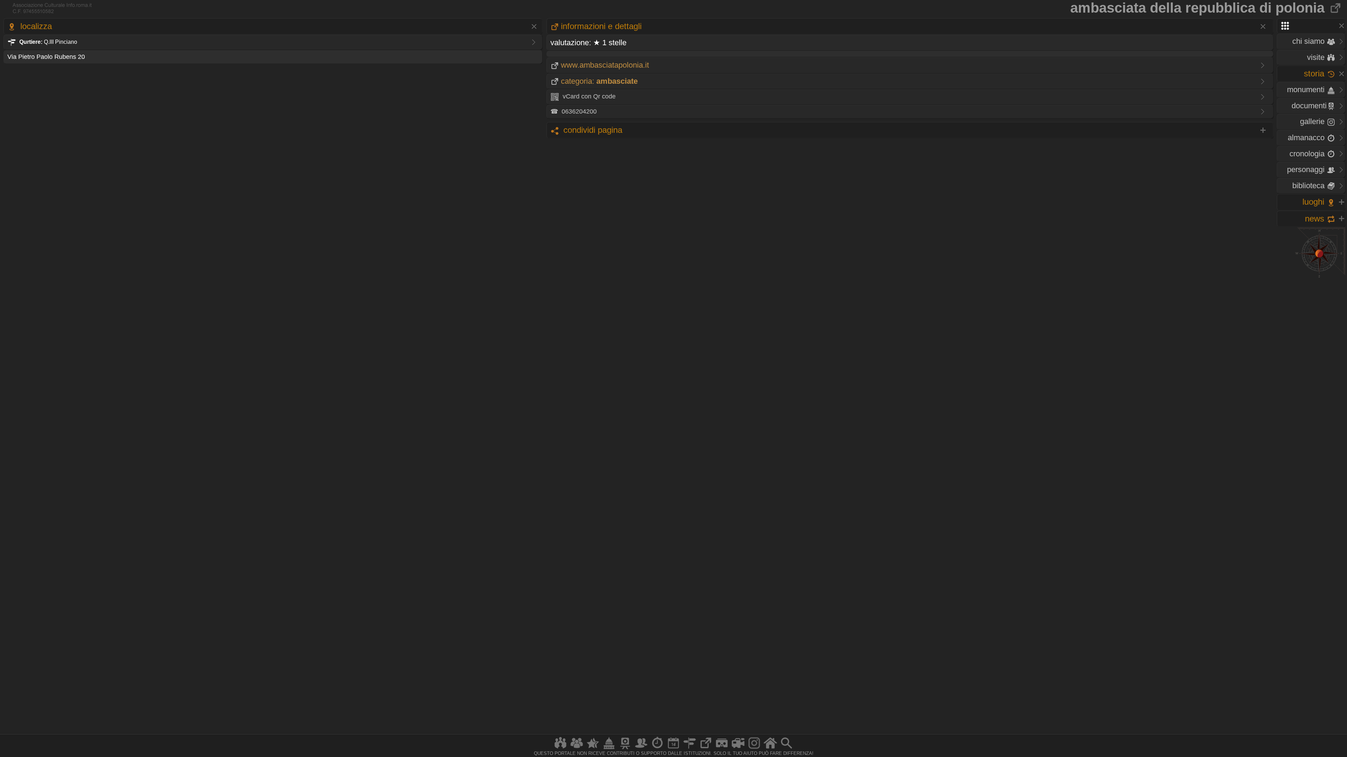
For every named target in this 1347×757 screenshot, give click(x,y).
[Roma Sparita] (625, 749)
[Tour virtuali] (722, 749)
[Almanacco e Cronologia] (657, 749)
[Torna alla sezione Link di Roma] (1335, 7)
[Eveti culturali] (673, 749)
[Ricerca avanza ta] (786, 749)
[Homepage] (770, 749)
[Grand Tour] (593, 749)
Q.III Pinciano (48, 42)
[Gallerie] (754, 749)
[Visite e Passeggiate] (560, 749)
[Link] (706, 749)
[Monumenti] (609, 749)
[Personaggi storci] (641, 749)
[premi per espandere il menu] (1311, 25)
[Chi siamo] (577, 749)
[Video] (738, 749)
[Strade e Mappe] (690, 749)
